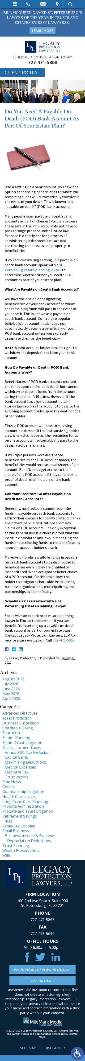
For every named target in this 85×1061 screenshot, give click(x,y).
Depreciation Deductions (29, 840)
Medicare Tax (17, 772)
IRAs (9, 821)
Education (11, 732)
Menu (14, 4)
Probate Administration (23, 806)
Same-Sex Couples (18, 826)
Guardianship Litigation (23, 791)
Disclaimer (54, 1047)
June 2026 (11, 688)
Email (43, 4)
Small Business (15, 830)
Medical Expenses (20, 767)
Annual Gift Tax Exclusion (27, 752)
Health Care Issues (19, 796)
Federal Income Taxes (21, 747)
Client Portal (22, 72)
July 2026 (10, 684)
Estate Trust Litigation (22, 742)
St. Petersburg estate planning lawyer (34, 267)
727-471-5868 (42, 62)
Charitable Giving (17, 728)
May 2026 (10, 693)
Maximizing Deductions (25, 762)
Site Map (28, 1047)
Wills (6, 855)
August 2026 (13, 679)
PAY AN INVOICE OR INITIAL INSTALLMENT (42, 969)
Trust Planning (15, 845)
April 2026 (11, 698)
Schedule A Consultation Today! (42, 57)
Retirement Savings (19, 816)
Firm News (11, 781)
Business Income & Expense (29, 835)
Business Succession (20, 723)
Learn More (42, 30)
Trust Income (17, 777)
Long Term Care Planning (25, 801)
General (9, 786)
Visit (57, 4)
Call (28, 4)
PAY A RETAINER (42, 981)
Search (70, 4)
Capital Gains (16, 757)
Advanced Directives (20, 713)
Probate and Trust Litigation (27, 811)
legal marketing (43, 1033)
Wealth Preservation (20, 850)
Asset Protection (17, 718)
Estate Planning (16, 737)
